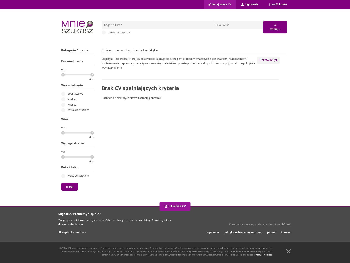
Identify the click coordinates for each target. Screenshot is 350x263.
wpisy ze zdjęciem (78, 175)
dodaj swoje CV (221, 4)
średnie (72, 99)
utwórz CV (177, 206)
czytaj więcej (270, 60)
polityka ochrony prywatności (243, 232)
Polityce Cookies (264, 255)
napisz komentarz (74, 232)
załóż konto (279, 4)
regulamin (212, 232)
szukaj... (275, 29)
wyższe (72, 104)
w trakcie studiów (78, 110)
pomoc (271, 232)
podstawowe (75, 93)
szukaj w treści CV (119, 32)
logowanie (251, 4)
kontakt (286, 232)
